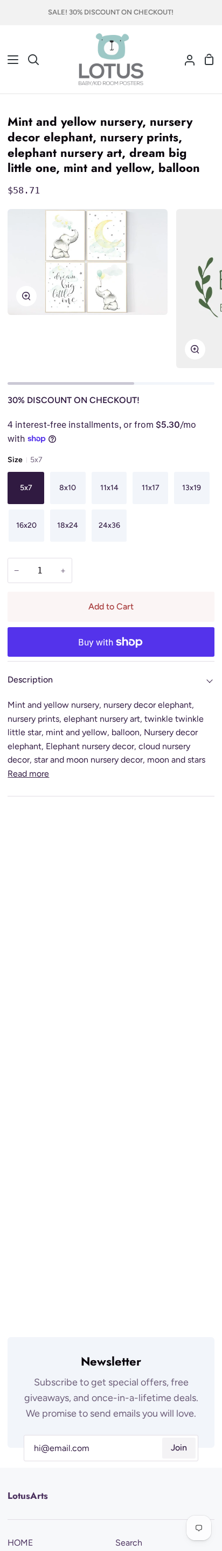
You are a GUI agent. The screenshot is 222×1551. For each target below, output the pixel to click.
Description (30, 679)
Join (179, 1447)
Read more (28, 774)
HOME (20, 1543)
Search (128, 1543)
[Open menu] (9, 60)
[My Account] (185, 59)
